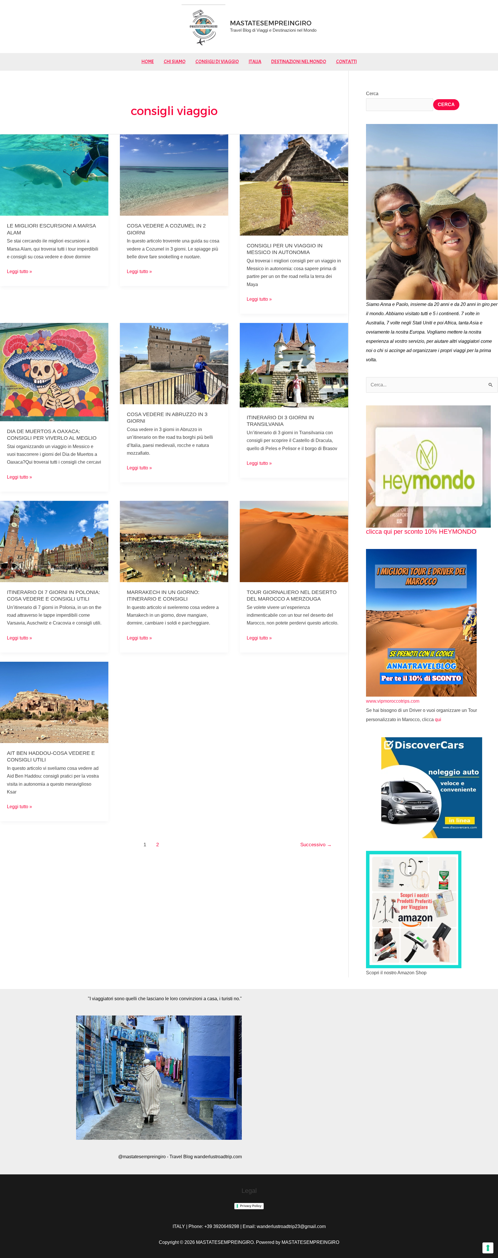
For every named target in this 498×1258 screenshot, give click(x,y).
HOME (148, 62)
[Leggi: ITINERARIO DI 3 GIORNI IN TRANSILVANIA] (294, 364)
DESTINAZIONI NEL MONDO (298, 62)
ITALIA (255, 62)
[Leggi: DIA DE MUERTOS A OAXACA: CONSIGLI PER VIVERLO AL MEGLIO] (54, 371)
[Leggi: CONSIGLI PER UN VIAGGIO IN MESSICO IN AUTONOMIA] (294, 184)
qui (438, 719)
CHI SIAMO (175, 62)
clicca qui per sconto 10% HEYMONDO (421, 531)
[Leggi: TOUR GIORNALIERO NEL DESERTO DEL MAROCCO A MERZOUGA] (294, 541)
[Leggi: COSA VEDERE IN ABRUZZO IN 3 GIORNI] (174, 363)
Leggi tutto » (19, 271)
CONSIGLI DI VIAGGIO (217, 62)
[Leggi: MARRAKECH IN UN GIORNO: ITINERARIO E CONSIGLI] (174, 541)
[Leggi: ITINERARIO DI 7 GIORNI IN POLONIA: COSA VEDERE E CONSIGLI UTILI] (54, 541)
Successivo (316, 844)
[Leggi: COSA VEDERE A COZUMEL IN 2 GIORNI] (174, 174)
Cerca (372, 93)
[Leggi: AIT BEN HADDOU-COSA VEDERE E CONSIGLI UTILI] (54, 701)
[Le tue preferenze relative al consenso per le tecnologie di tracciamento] (487, 1247)
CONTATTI (346, 62)
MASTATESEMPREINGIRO (271, 23)
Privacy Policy (250, 1206)
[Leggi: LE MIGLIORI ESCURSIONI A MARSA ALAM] (54, 174)
